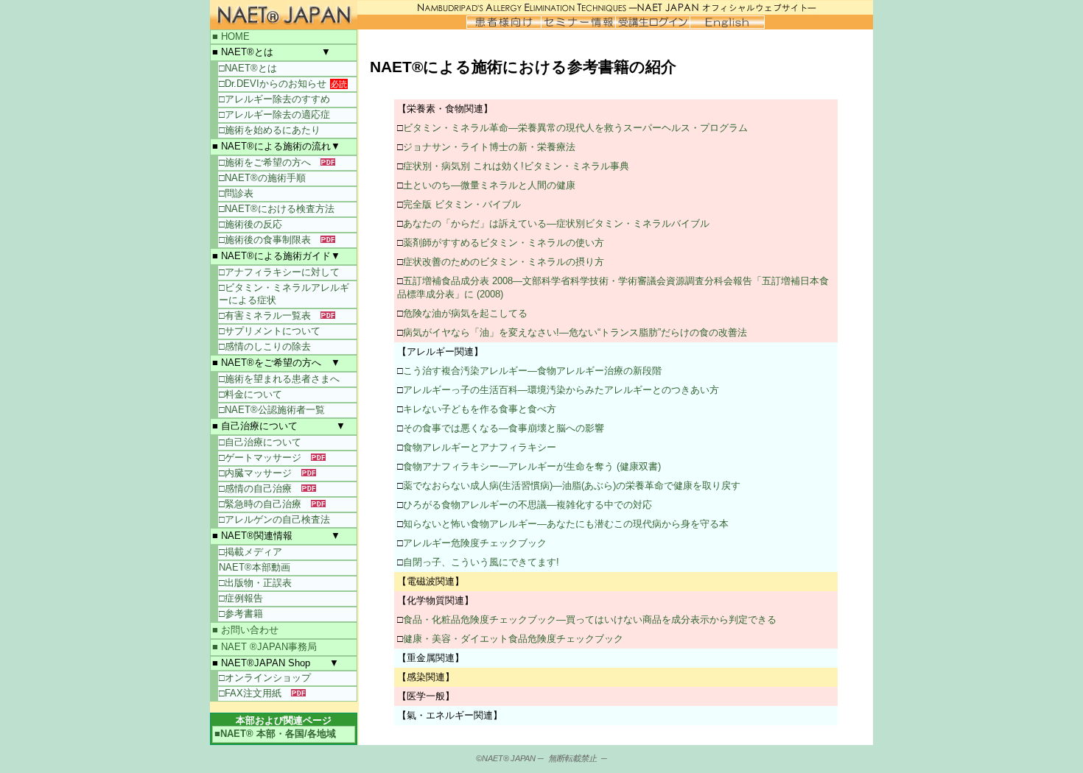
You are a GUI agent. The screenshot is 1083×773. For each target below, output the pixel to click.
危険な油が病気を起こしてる (465, 313)
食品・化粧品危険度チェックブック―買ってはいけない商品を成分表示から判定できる (590, 619)
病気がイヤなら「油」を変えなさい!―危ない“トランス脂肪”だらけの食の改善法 (575, 332)
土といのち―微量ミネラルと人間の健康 (489, 185)
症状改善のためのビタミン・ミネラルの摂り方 (503, 261)
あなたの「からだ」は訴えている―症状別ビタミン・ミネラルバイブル (556, 223)
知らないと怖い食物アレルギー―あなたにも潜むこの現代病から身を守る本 (566, 523)
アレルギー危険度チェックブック (475, 542)
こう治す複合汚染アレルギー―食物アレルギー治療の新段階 (532, 370)
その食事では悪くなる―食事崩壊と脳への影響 (503, 428)
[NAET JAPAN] (283, 14)
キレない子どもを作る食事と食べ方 (479, 408)
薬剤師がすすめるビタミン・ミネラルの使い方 (503, 242)
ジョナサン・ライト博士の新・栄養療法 (489, 146)
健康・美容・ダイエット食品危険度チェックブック (513, 638)
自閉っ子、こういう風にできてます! (481, 562)
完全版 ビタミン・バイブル (462, 204)
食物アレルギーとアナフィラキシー (479, 447)
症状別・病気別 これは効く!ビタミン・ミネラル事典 (516, 166)
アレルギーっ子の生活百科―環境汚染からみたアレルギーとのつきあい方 (561, 389)
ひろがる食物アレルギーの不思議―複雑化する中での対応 (527, 504)
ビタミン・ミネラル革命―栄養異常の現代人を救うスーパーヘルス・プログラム (575, 127)
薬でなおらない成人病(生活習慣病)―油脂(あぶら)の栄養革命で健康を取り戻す (571, 485)
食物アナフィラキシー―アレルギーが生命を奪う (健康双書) (532, 466)
